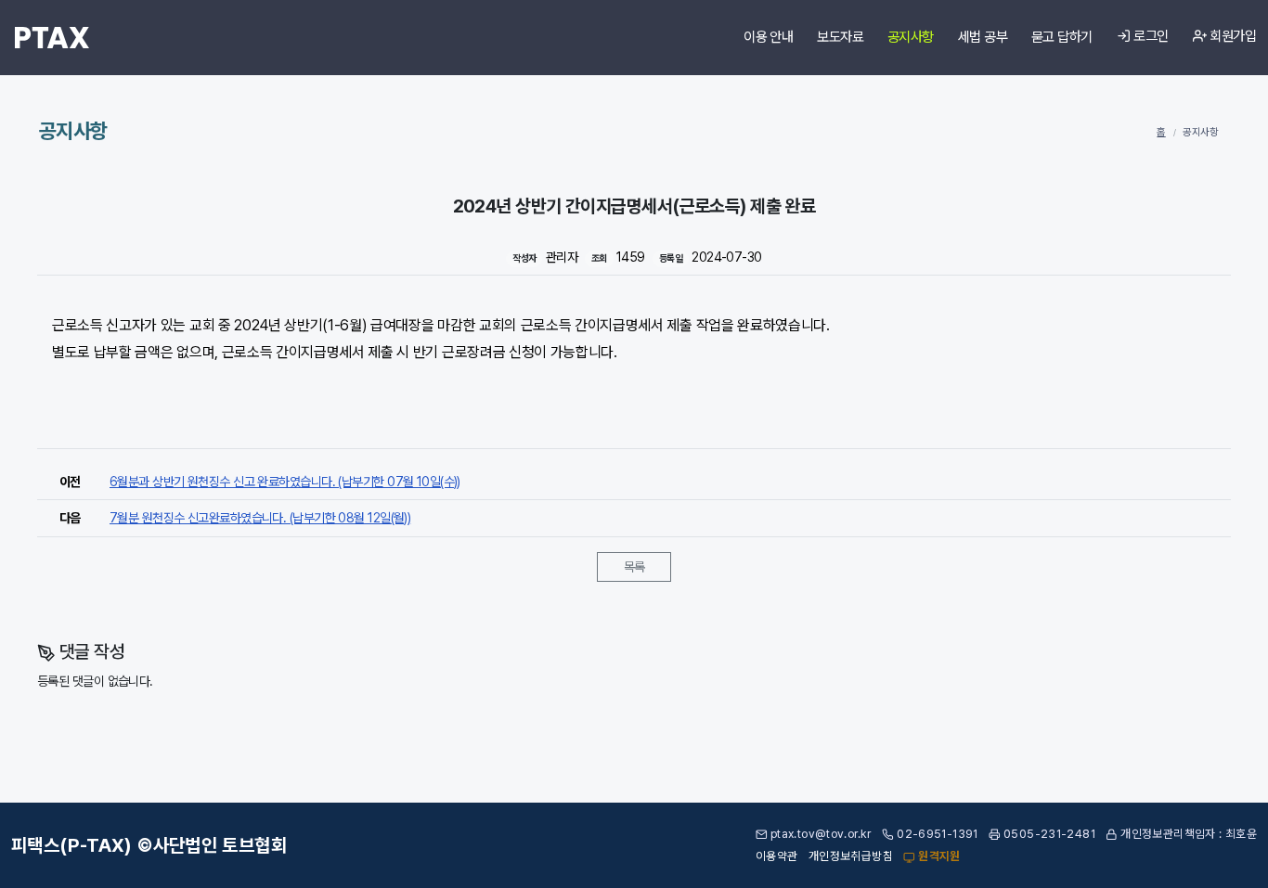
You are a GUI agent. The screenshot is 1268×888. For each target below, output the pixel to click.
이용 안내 (768, 37)
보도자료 (840, 37)
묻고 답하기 (1062, 37)
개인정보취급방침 (851, 856)
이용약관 (777, 856)
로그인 (1150, 36)
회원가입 (1231, 36)
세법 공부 (982, 37)
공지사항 (910, 37)
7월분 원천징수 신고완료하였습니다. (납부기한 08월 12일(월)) (260, 517)
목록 (634, 567)
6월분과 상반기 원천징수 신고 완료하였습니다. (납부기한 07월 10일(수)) (285, 481)
